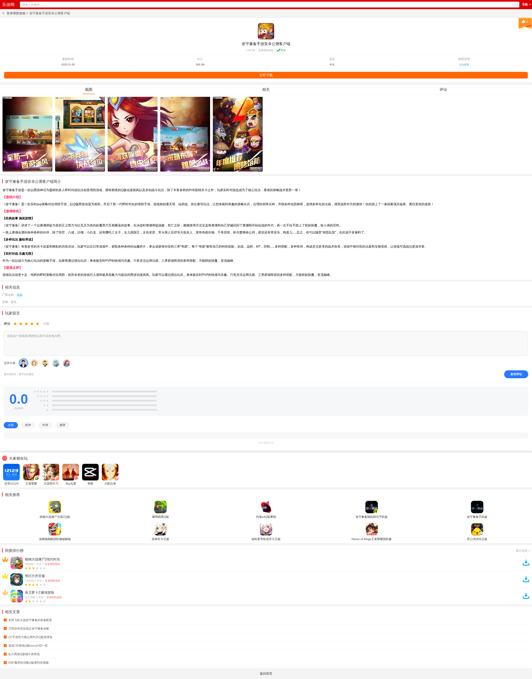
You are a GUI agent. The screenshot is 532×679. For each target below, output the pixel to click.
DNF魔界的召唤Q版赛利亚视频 (27, 662)
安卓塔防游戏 (265, 50)
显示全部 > (523, 550)
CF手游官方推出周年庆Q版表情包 (29, 637)
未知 (19, 294)
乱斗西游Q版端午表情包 (22, 654)
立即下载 (266, 75)
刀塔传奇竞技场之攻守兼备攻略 (27, 628)
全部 (11, 425)
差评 (62, 425)
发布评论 (516, 374)
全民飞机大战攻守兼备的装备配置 (28, 620)
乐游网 (8, 4)
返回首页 (266, 673)
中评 (45, 425)
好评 (28, 425)
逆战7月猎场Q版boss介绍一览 (26, 645)
